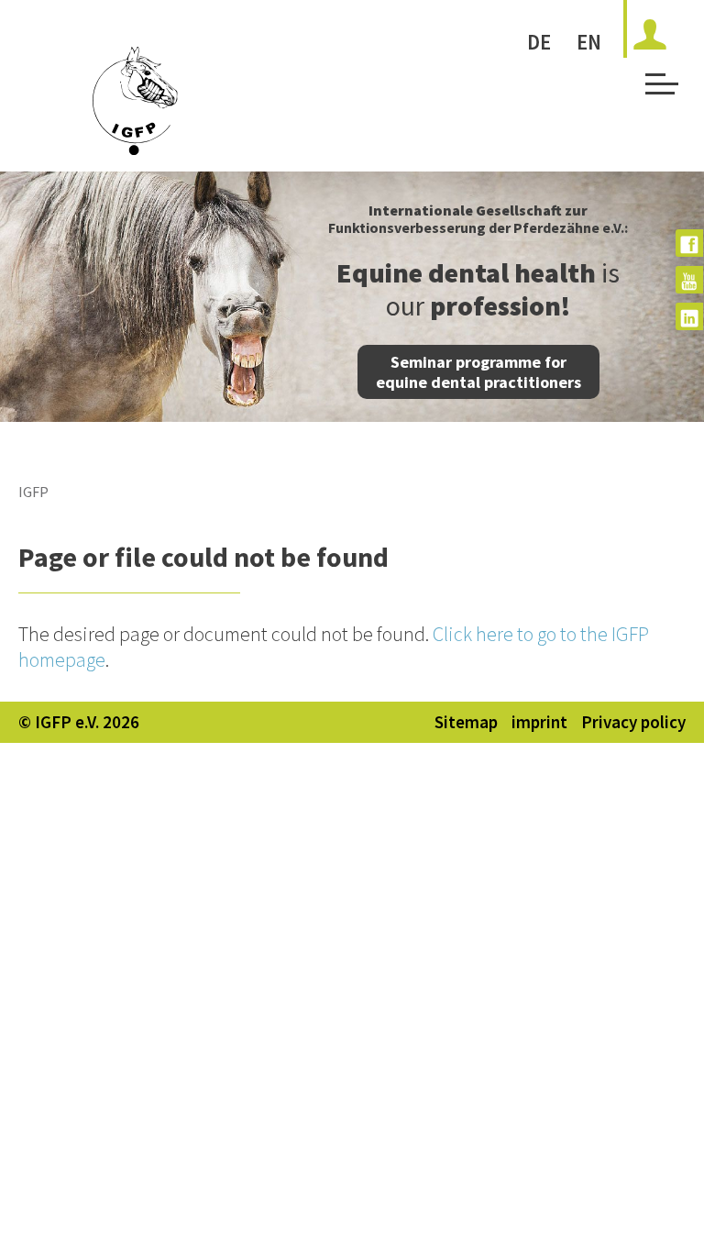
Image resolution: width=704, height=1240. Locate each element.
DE (539, 41)
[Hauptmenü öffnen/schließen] (658, 89)
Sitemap (466, 722)
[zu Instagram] (689, 316)
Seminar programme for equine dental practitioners (478, 372)
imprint (539, 722)
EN (589, 41)
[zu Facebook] (689, 243)
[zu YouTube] (689, 279)
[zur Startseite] (135, 148)
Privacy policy (633, 722)
